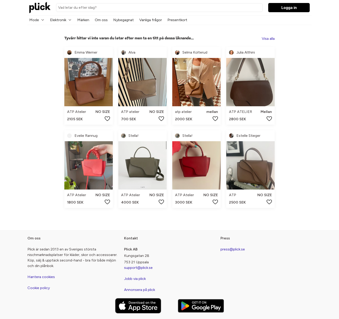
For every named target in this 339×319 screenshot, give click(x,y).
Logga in (289, 7)
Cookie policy (38, 288)
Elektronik (58, 20)
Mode (34, 20)
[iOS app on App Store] (138, 305)
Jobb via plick (135, 278)
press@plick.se (232, 249)
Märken (83, 20)
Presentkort (177, 20)
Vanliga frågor (150, 20)
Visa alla (268, 38)
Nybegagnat (123, 20)
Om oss (101, 20)
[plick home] (40, 7)
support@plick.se (138, 267)
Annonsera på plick (139, 289)
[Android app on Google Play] (200, 306)
